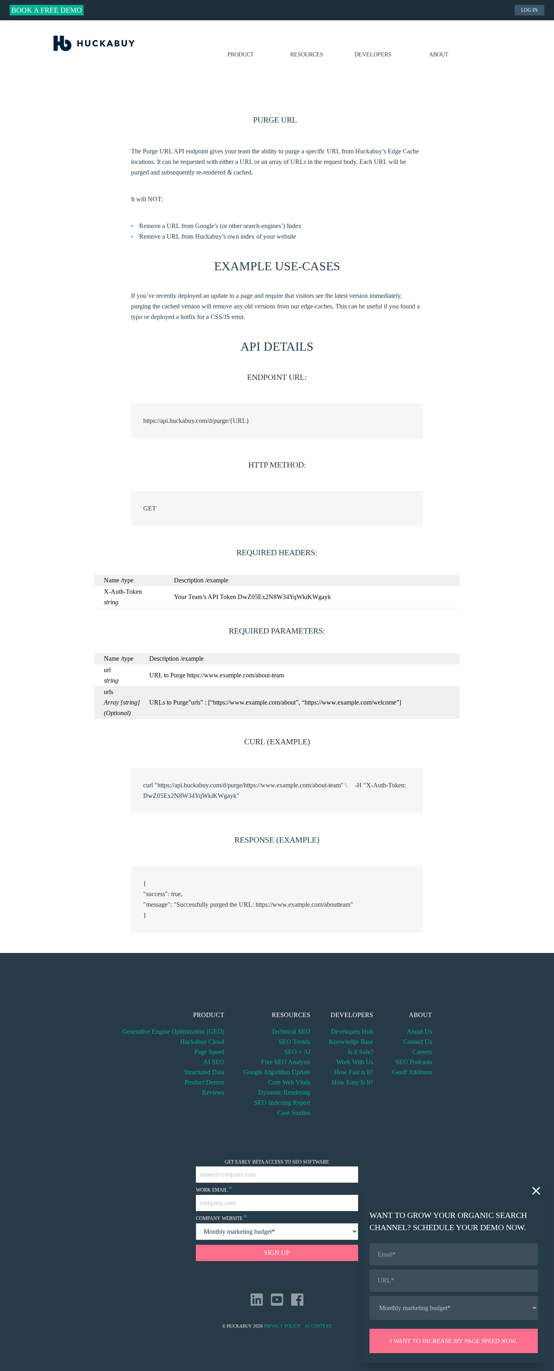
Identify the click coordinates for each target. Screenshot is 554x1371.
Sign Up (277, 1252)
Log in (529, 10)
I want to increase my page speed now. (453, 1341)
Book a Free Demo (46, 10)
